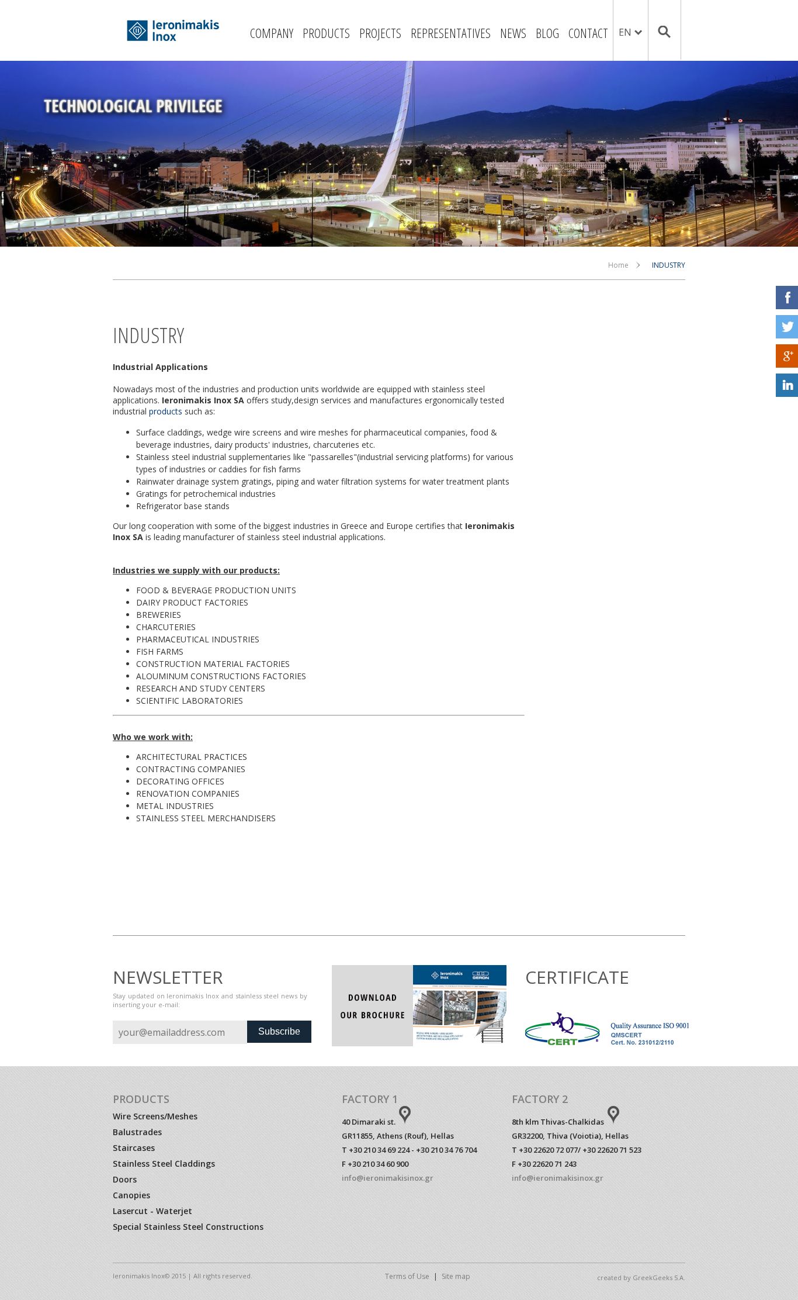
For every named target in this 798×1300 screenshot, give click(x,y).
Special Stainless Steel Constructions (188, 1226)
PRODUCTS (326, 33)
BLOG (547, 33)
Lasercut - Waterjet (152, 1210)
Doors (125, 1179)
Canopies (131, 1195)
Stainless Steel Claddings (164, 1163)
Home (618, 265)
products (165, 411)
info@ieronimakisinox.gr (387, 1178)
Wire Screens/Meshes (155, 1116)
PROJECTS (380, 33)
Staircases (134, 1147)
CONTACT (588, 33)
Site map (456, 1276)
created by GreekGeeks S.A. (641, 1277)
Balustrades (137, 1132)
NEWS (513, 33)
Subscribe (279, 1031)
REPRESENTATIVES (451, 33)
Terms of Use (407, 1276)
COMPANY (271, 33)
